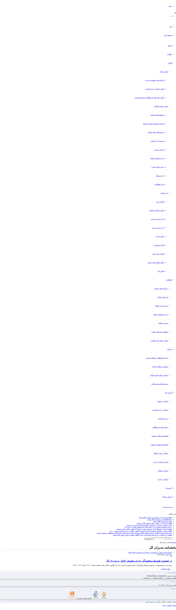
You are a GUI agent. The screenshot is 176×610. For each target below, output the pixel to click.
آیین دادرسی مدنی (158, 228)
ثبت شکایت (147, 578)
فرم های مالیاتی (162, 297)
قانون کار (160, 271)
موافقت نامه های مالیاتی (159, 332)
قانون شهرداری (158, 245)
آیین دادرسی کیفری (157, 219)
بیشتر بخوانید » (165, 569)
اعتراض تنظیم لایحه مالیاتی (159, 375)
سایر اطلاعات (159, 184)
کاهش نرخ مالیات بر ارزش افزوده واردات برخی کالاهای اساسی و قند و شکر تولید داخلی (142, 535)
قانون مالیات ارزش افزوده (155, 89)
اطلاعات (169, 280)
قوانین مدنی (160, 202)
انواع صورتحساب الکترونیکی (162, 521)
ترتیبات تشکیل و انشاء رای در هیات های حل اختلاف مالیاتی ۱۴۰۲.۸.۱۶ (148, 527)
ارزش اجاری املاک (161, 306)
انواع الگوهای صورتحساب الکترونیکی (159, 519)
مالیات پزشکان (163, 471)
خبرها (170, 45)
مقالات (169, 54)
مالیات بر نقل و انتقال (160, 453)
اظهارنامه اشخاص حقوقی (159, 445)
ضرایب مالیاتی (163, 323)
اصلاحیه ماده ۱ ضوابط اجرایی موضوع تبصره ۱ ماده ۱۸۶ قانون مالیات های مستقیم (144, 529)
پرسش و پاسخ (167, 497)
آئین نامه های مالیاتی (157, 158)
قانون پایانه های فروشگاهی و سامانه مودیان (149, 98)
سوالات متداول (158, 578)
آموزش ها (168, 392)
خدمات (169, 349)
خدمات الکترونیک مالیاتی (159, 384)
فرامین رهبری (159, 150)
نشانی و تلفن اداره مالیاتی (159, 340)
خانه (174, 542)
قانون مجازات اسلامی (156, 210)
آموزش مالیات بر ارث (160, 462)
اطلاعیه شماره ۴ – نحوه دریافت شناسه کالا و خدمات (154, 523)
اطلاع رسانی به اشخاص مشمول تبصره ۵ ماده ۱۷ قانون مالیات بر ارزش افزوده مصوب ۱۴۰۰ (141, 531)
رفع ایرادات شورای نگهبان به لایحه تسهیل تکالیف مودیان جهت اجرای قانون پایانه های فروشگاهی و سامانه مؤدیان (134, 533)
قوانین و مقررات (170, 578)
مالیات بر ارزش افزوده (160, 410)
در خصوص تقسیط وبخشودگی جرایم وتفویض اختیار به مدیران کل (139, 560)
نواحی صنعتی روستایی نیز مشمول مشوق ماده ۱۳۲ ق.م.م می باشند (149, 525)
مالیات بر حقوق (162, 401)
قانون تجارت (159, 236)
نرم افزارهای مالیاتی (161, 288)
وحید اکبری (168, 554)
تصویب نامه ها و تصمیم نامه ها (153, 124)
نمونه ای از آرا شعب (157, 141)
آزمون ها (169, 488)
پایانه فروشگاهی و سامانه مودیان (157, 358)
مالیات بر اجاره (163, 479)
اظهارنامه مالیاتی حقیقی (159, 436)
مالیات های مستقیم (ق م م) (154, 80)
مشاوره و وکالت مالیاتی (160, 366)
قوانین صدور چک (158, 254)
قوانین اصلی (164, 71)
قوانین (170, 63)
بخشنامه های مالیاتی (157, 115)
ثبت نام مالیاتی (163, 419)
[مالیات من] (171, 16)
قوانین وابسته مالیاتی (161, 106)
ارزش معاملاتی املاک (160, 314)
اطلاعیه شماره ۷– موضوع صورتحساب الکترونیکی (155, 517)
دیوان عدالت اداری (157, 167)
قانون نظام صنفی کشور (156, 262)
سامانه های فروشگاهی (160, 427)
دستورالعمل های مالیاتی (156, 132)
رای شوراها (160, 176)
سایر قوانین (164, 193)
